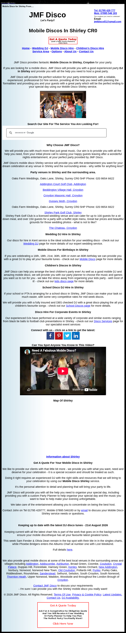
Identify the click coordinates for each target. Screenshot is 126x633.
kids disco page (64, 281)
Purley (96, 570)
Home (26, 48)
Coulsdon (106, 563)
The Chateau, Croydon (63, 227)
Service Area (40, 51)
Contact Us (86, 51)
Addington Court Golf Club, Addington (63, 184)
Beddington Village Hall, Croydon (63, 189)
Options (56, 51)
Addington (32, 563)
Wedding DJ (40, 48)
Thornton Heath (16, 576)
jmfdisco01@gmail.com (107, 21)
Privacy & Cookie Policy (86, 594)
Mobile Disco (87, 259)
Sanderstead (47, 573)
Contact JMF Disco (45, 585)
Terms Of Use (62, 594)
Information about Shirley (63, 456)
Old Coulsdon (66, 570)
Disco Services (103, 321)
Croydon (62, 580)
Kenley (72, 567)
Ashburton (62, 563)
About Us (70, 51)
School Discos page (78, 305)
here (69, 549)
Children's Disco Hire (90, 48)
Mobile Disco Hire (62, 48)
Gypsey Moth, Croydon (63, 201)
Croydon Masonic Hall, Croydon (63, 195)
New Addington (108, 567)
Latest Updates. (112, 594)
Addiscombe (47, 563)
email (84, 510)
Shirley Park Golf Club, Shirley (63, 212)
